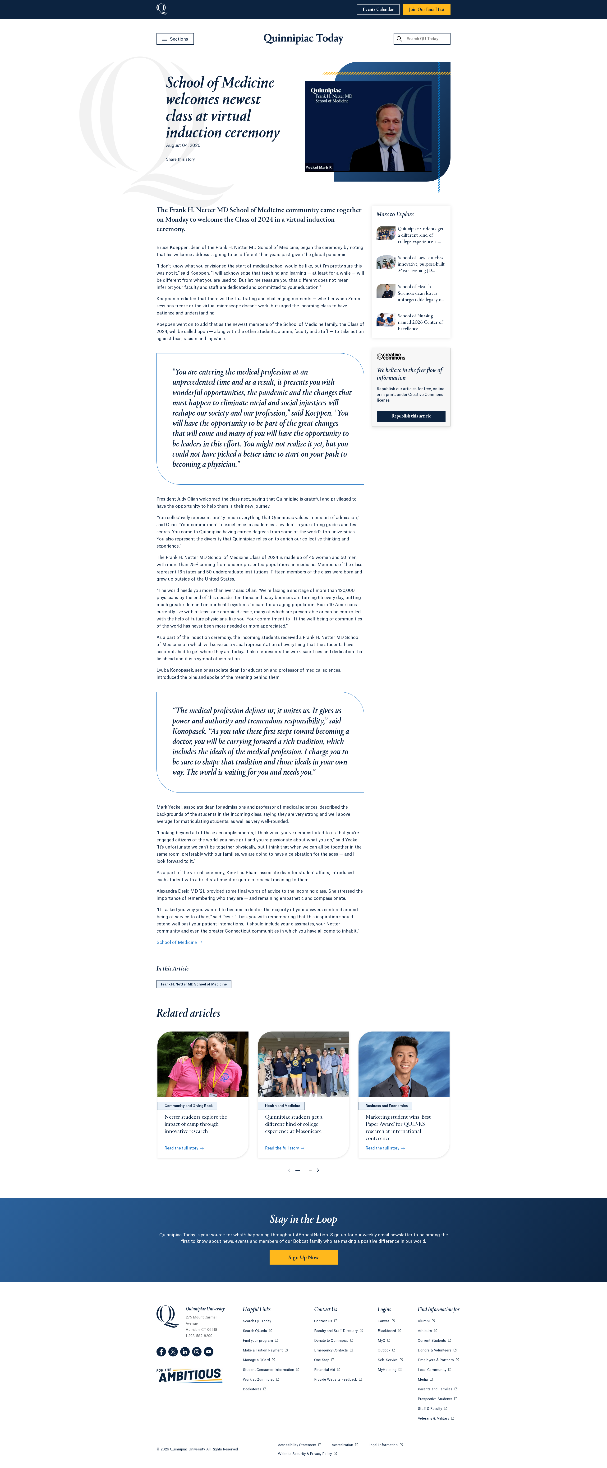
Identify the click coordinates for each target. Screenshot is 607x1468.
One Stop (324, 1360)
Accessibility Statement (299, 1445)
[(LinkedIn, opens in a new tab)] (185, 1351)
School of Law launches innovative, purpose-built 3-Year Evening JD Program (421, 265)
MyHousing (389, 1370)
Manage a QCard (259, 1360)
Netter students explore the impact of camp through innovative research (196, 1124)
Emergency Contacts (333, 1350)
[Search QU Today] (399, 39)
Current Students (434, 1340)
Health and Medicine (282, 1106)
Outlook (386, 1350)
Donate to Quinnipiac (333, 1340)
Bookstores (254, 1389)
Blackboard (389, 1331)
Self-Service (390, 1360)
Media (425, 1379)
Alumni (426, 1321)
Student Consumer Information (271, 1370)
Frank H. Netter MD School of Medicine (194, 984)
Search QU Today (257, 1321)
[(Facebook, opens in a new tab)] (161, 1351)
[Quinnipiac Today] (303, 39)
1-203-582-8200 (199, 1336)
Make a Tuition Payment (265, 1350)
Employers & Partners (438, 1360)
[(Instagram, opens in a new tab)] (197, 1351)
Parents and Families (437, 1389)
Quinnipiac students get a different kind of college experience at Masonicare (421, 236)
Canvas (386, 1321)
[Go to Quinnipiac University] (162, 9)
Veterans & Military (436, 1418)
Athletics (427, 1331)
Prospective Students (437, 1399)
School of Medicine (176, 942)
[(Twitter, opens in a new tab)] (173, 1351)
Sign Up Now (304, 1258)
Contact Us (325, 1321)
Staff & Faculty (432, 1409)
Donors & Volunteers (437, 1350)
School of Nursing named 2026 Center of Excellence (420, 323)
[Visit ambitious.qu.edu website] (189, 1376)
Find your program (260, 1340)
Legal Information (385, 1445)
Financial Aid (327, 1370)
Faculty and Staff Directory (338, 1331)
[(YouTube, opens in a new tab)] (208, 1351)
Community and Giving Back (189, 1106)
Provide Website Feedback (338, 1379)
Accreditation (345, 1445)
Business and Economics (387, 1106)
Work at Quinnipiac (261, 1379)
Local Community (434, 1370)
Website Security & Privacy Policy (307, 1454)
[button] (297, 1170)
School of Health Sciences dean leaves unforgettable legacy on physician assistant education (421, 294)
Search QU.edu (257, 1331)
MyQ (384, 1340)
